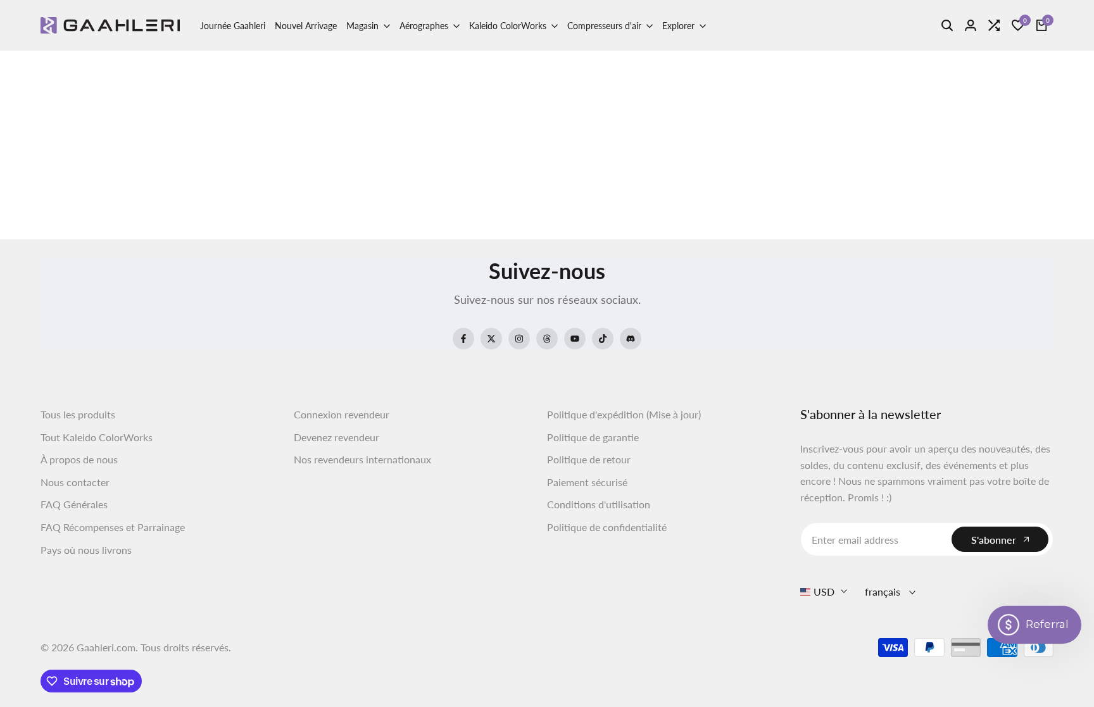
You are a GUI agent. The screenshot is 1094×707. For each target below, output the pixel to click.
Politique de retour (589, 459)
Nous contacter (75, 482)
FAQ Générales (74, 504)
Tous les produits (78, 414)
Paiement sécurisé (587, 482)
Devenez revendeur (336, 437)
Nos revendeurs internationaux (362, 459)
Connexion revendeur (341, 414)
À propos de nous (79, 459)
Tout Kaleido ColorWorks (97, 437)
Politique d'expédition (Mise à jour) (624, 414)
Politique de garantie (593, 437)
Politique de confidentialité (607, 527)
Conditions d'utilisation (598, 504)
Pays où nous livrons (86, 550)
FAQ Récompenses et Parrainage (113, 527)
